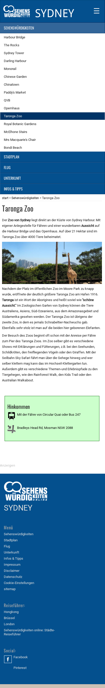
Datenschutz (13, 577)
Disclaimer (11, 571)
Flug (7, 546)
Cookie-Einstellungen (19, 583)
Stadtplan (11, 540)
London (9, 624)
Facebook (21, 657)
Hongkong (11, 612)
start (5, 198)
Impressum (12, 564)
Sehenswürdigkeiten (25, 198)
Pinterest (20, 668)
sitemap (10, 589)
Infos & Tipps (13, 558)
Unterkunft (11, 552)
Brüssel (9, 618)
